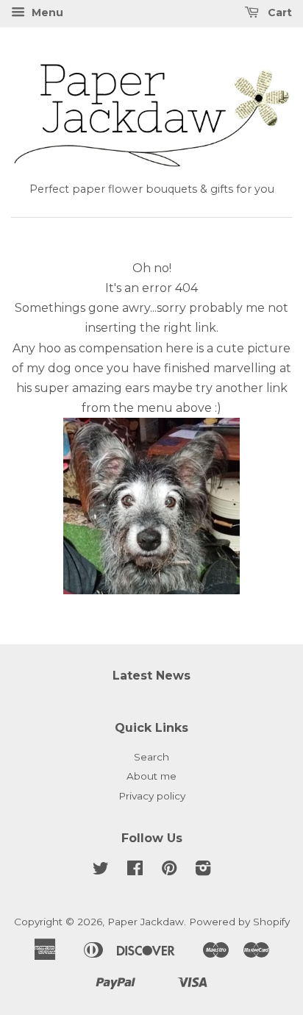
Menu (46, 12)
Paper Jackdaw (145, 921)
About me (151, 776)
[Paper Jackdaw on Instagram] (203, 871)
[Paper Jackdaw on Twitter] (101, 871)
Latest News (151, 676)
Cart (278, 12)
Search (151, 757)
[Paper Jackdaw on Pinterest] (169, 871)
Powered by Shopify (239, 921)
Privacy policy (151, 796)
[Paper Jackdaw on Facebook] (134, 871)
